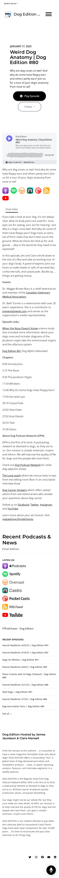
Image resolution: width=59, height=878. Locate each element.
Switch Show (10, 3)
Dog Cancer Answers (14, 490)
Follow (28, 106)
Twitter (34, 504)
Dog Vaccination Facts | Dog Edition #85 (23, 706)
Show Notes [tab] (12, 209)
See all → (7, 713)
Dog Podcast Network (28, 465)
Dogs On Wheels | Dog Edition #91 (20, 659)
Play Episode (31, 96)
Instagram (46, 504)
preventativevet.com (14, 311)
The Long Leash (11, 475)
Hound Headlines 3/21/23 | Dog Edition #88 (25, 684)
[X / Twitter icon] (29, 857)
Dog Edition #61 (11, 351)
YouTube (13, 508)
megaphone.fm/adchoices (17, 519)
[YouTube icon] (48, 857)
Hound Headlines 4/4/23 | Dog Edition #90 (24, 666)
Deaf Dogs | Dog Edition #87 (17, 691)
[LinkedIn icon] (55, 857)
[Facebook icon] (42, 857)
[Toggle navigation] (48, 14)
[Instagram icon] (36, 857)
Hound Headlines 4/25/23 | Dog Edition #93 (25, 645)
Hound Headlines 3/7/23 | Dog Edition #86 (24, 699)
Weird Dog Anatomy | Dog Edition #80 (28, 57)
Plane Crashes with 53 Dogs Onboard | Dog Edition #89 (29, 676)
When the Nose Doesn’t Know (20, 328)
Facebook (23, 504)
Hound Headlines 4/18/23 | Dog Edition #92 (25, 652)
